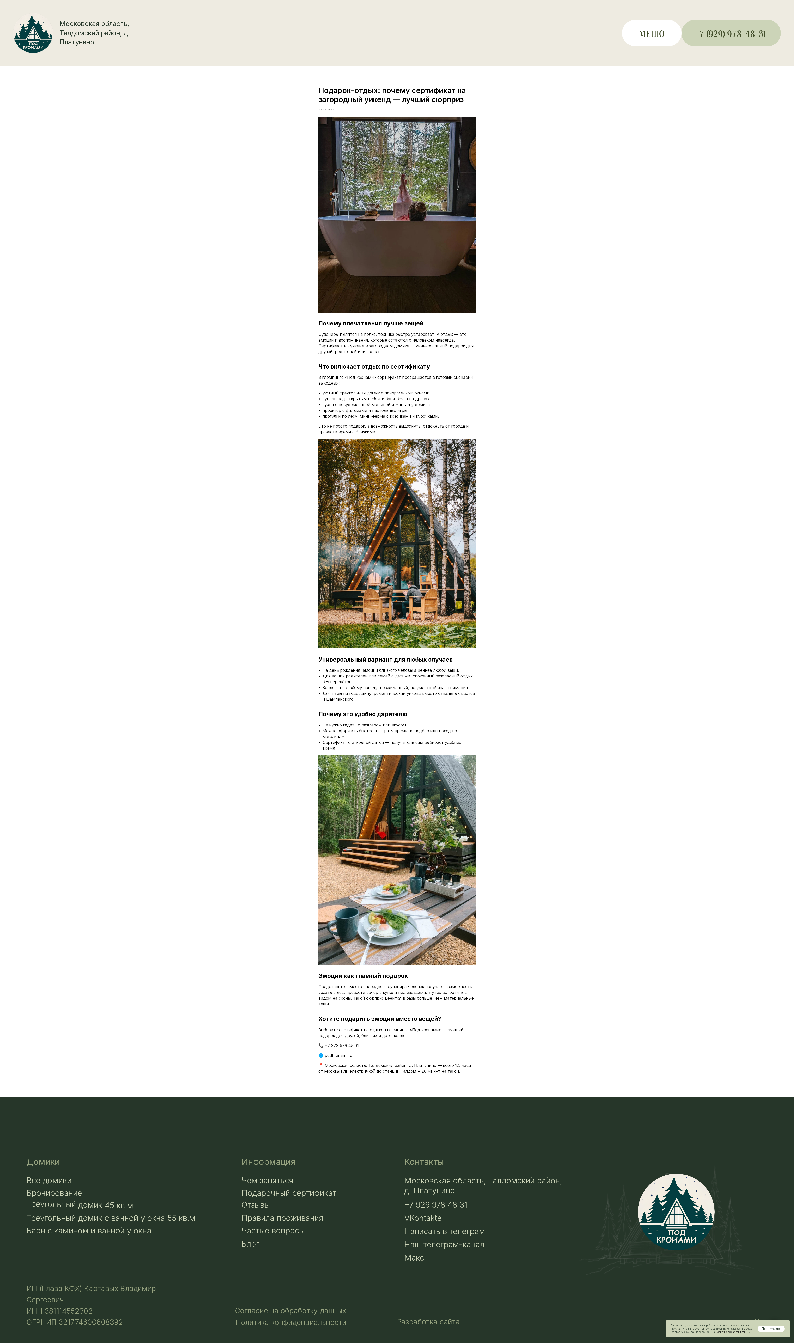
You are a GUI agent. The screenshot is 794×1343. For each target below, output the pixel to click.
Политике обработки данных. (733, 1331)
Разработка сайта (428, 1321)
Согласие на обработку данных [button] (290, 1310)
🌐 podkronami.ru (335, 1055)
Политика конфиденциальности (291, 1322)
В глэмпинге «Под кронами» (347, 377)
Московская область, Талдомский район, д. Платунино (95, 33)
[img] (676, 1212)
